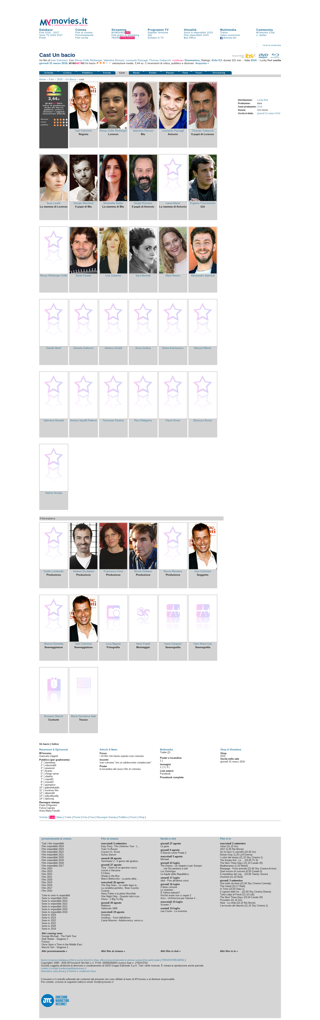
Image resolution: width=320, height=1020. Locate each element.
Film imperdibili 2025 (196, 35)
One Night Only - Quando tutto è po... (121, 896)
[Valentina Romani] (143, 128)
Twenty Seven (259, 874)
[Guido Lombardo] (53, 568)
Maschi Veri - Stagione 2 (55, 947)
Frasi (199, 73)
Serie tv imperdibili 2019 (54, 912)
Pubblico (87, 73)
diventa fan (229, 38)
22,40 (251, 868)
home (44, 960)
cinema (53, 960)
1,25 (236, 854)
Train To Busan (109, 849)
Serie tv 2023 (49, 917)
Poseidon (225, 900)
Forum (107, 73)
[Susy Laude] (53, 200)
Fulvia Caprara (47, 808)
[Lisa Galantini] (113, 273)
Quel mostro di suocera (232, 871)
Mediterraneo (227, 865)
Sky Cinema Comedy (259, 883)
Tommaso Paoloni (113, 420)
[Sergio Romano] (143, 200)
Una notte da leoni (229, 883)
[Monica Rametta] (53, 641)
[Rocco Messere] (173, 568)
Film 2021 (47, 876)
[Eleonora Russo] (202, 418)
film (51, 79)
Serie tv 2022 (49, 920)
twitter (263, 35)
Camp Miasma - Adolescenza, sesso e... (123, 920)
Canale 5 (256, 871)
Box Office (190, 38)
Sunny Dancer (108, 854)
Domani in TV (156, 38)
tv (92, 960)
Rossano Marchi (53, 716)
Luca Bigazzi (113, 643)
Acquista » (202, 63)
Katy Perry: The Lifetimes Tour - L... (120, 846)
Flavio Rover (173, 420)
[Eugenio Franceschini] (202, 200)
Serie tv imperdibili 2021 (54, 906)
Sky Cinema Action (265, 868)
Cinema (80, 29)
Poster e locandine (170, 758)
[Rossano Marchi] (53, 713)
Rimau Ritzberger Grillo (53, 275)
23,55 (233, 889)
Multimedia (228, 29)
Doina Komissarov (173, 347)
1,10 (237, 865)
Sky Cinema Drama (259, 891)
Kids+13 (217, 60)
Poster (170, 73)
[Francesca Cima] (113, 568)
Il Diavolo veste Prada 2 (173, 852)
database (64, 960)
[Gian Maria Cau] (202, 641)
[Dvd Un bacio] (263, 57)
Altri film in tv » (229, 951)
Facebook (165, 773)
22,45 (244, 883)
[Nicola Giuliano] (143, 568)
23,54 (247, 897)
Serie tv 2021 (49, 923)
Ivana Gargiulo (172, 643)
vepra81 (49, 779)
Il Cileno (105, 873)
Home (42, 79)
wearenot (50, 768)
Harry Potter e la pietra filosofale (118, 893)
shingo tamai (52, 773)
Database (46, 29)
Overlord (224, 876)
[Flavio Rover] (173, 418)
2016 (254, 60)
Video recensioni (230, 35)
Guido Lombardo (54, 571)
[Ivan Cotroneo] (83, 128)
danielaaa (50, 762)
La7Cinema (246, 854)
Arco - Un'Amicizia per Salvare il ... (179, 898)
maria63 (49, 782)
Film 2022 (47, 874)
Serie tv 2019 (49, 928)
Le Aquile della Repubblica (175, 874)
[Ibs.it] (244, 57)
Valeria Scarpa (53, 492)
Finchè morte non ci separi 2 (176, 895)
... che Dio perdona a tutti (174, 868)
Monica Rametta (53, 643)
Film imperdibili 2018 (53, 863)
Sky (150, 35)
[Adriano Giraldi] (113, 345)
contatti (54, 968)
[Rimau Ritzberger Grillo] (53, 273)
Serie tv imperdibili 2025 (198, 32)
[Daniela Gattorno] (83, 345)
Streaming (118, 29)
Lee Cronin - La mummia (174, 911)
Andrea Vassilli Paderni (83, 420)
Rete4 (244, 865)
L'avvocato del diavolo (232, 905)
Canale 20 (256, 863)
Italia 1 (240, 889)
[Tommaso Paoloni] (113, 418)
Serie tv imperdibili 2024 (54, 898)
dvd (87, 960)
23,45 (248, 851)
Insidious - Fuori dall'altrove (115, 917)
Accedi (148, 960)
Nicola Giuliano (143, 571)
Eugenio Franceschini (202, 203)
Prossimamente (84, 35)
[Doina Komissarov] (173, 345)
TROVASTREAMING (173, 960)
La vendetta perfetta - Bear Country (120, 888)
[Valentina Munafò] (53, 418)
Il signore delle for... (230, 891)
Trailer (224, 32)
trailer (157, 960)
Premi (42, 38)
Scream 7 (166, 904)
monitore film (52, 790)
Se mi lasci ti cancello (232, 851)
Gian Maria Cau (203, 643)
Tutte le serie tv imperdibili (56, 895)
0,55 (248, 871)
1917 (222, 849)
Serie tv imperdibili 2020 (54, 909)
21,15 (230, 846)
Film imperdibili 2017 (53, 865)
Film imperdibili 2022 (53, 851)
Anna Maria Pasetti (49, 810)
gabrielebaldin (52, 787)
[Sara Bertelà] (143, 273)
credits (44, 968)
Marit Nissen (173, 275)
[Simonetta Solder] (113, 200)
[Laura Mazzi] (173, 200)
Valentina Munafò (54, 420)
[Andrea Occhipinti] (83, 568)
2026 (53, 35)
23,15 (240, 902)
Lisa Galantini (113, 275)
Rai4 (239, 876)
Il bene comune (169, 887)
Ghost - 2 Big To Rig (112, 899)
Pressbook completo (172, 777)
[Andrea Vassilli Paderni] (83, 418)
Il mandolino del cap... (232, 874)
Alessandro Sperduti (203, 275)
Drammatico (192, 60)
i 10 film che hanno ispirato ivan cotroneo (122, 756)
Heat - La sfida (228, 902)
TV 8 (254, 860)
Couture (105, 890)
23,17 (236, 886)
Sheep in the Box (110, 876)
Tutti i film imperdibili (53, 843)
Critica (67, 73)
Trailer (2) (165, 752)
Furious (46, 941)
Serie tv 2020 (49, 926)
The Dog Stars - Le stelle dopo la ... (120, 885)
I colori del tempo (229, 857)
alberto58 (50, 793)
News (136, 73)
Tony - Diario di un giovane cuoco (119, 867)
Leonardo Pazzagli (137, 60)
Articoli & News (108, 749)
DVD (222, 756)
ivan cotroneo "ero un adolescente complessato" (125, 762)
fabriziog (49, 798)
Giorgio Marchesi (84, 203)
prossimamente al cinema (56, 838)
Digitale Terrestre (158, 32)
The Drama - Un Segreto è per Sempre (181, 865)
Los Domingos (168, 871)
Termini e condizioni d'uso (82, 971)
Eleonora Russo (202, 420)
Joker (223, 846)
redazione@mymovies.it (73, 968)
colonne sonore (134, 960)
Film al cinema (84, 32)
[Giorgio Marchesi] (83, 200)
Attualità (190, 29)
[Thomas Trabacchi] (202, 128)
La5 (252, 894)
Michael (165, 859)
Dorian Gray (226, 854)
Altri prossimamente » (54, 951)
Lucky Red (262, 100)
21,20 (233, 876)
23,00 (248, 860)
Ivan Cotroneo (59, 60)
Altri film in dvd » (171, 951)
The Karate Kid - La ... (232, 860)
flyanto (48, 770)
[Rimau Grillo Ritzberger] (113, 128)
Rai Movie (237, 849)
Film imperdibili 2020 (53, 857)
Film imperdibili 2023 (53, 849)
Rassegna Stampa (107, 817)
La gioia (165, 846)
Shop (141, 817)
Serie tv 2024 (49, 914)
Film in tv (225, 838)
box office (100, 960)
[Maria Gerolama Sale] (83, 713)
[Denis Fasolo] (83, 273)
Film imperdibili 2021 (53, 854)
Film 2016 (47, 890)
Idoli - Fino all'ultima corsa (175, 880)
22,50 (246, 891)
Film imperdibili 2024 (53, 846)
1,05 (229, 849)
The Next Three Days (231, 863)
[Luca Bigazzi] (113, 641)
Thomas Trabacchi (160, 60)
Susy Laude (54, 203)
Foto (185, 73)
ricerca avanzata (272, 45)
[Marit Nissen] (173, 273)
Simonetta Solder (113, 203)
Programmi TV (158, 29)
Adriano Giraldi (113, 347)
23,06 (248, 874)
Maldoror (105, 905)
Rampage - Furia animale (233, 868)
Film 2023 (47, 871)
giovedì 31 (45, 63)
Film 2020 (47, 879)
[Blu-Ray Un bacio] (275, 57)
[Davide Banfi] (53, 345)
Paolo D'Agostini (48, 805)
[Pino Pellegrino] (143, 418)
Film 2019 (47, 882)
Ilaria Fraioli (143, 643)
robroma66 (50, 765)
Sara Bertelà (143, 275)
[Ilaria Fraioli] (143, 641)
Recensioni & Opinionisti (53, 749)
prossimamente (116, 960)
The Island (225, 886)
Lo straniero (167, 889)
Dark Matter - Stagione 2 (55, 939)
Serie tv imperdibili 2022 (54, 903)
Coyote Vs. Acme (110, 851)
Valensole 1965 (109, 908)
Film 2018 (47, 885)
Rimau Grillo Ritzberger (88, 60)
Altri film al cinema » (113, 951)
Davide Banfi (53, 347)
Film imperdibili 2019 (53, 860)
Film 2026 (45, 32)
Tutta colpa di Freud (230, 894)
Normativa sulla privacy (53, 971)
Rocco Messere (173, 571)
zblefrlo (49, 776)
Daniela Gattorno (84, 347)
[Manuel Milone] (202, 345)
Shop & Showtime (230, 749)
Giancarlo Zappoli (48, 756)
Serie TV (44, 35)
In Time (224, 889)
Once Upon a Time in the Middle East (62, 944)
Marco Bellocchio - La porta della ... (120, 878)
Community (264, 29)
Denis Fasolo (83, 275)
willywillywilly (52, 796)
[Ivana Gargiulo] (173, 641)
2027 (56, 32)
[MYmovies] (67, 25)
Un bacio (71, 79)
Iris (235, 846)
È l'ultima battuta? (170, 892)
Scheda (48, 73)
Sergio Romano (143, 203)
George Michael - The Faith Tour (59, 936)
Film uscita (81, 38)
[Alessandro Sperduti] (202, 273)
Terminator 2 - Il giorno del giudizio (119, 861)
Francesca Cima (113, 571)
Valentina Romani (114, 60)
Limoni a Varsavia (110, 870)
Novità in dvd (168, 838)
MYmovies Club (265, 32)
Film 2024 (47, 868)
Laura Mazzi (173, 203)
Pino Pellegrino (143, 420)
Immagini (165, 764)
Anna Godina (143, 347)
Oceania (105, 914)
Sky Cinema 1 (254, 857)
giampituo (50, 784)
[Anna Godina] (143, 345)
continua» (178, 60)
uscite (80, 960)
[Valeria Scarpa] (53, 490)
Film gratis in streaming (125, 35)
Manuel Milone (202, 347)
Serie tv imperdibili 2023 (54, 901)
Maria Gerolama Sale (83, 716)
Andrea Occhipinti (83, 571)
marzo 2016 (60, 63)
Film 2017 (47, 888)
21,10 (247, 863)
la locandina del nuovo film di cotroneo (120, 769)
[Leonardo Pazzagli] (173, 128)
